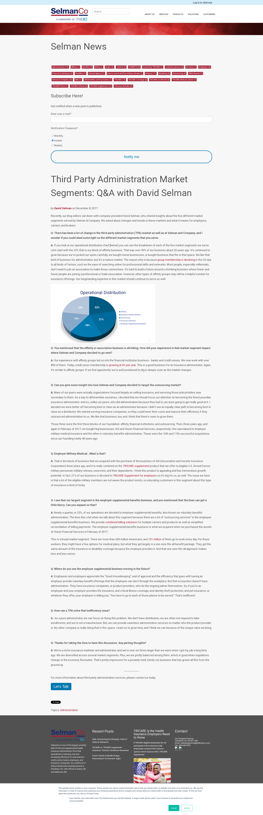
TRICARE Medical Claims (184, 80)
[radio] (131, 135)
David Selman (63, 208)
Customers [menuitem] (209, 14)
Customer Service (174, 67)
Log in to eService (202, 2)
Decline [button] (187, 808)
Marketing (164, 73)
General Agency (96, 73)
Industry (150, 73)
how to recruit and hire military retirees (125, 73)
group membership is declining (176, 259)
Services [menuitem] (163, 14)
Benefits (87, 67)
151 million (154, 539)
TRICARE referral (78, 86)
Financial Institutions (62, 73)
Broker (109, 67)
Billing (99, 67)
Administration (60, 67)
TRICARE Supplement (101, 86)
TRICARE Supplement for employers (135, 475)
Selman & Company (62, 80)
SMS (78, 80)
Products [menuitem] (178, 14)
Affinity (75, 67)
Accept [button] (174, 808)
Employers (204, 67)
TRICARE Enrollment (160, 80)
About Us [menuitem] (149, 14)
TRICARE (120, 80)
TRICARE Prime (60, 86)
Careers (121, 67)
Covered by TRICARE (153, 67)
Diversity (191, 67)
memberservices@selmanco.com (195, 743)
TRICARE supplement (136, 466)
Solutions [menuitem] (193, 14)
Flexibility (80, 73)
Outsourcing (179, 73)
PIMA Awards (195, 73)
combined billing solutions (121, 522)
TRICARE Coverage (137, 80)
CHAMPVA (134, 67)
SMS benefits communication (98, 80)
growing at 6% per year (122, 365)
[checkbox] (131, 140)
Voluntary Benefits (123, 86)
